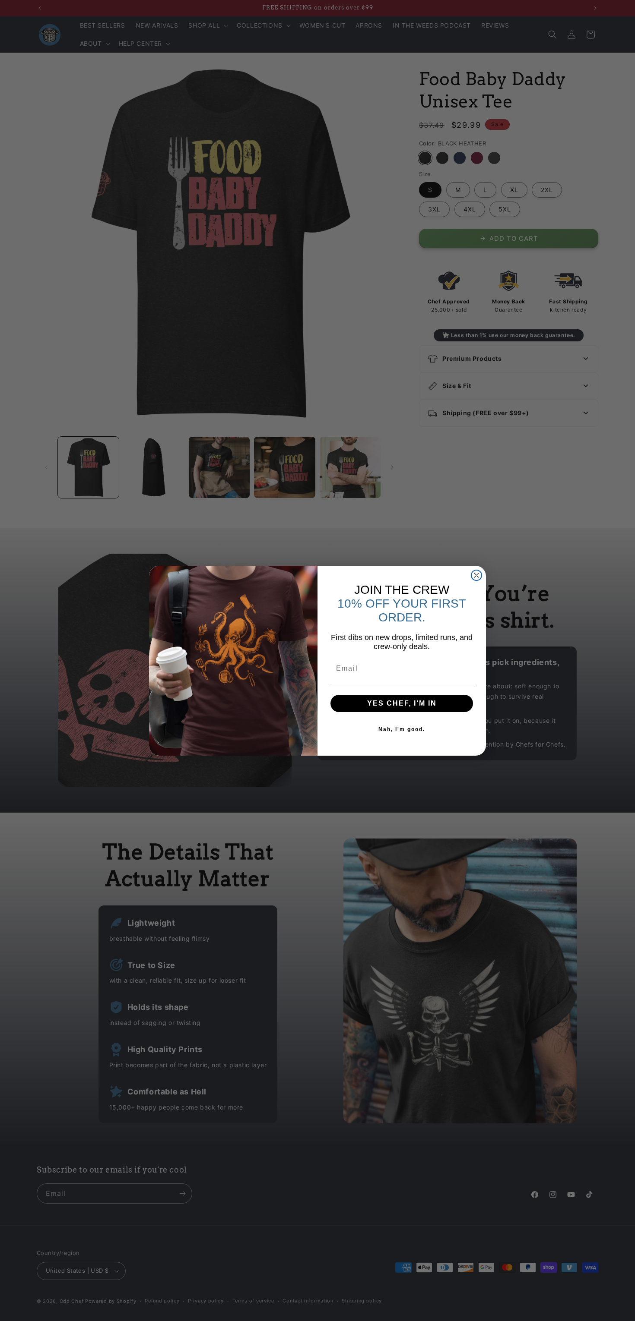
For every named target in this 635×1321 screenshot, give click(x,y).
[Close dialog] (476, 575)
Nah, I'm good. (401, 729)
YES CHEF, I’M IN (402, 703)
